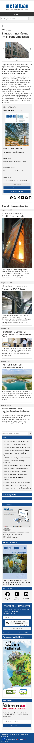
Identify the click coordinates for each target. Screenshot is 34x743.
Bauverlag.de (5, 741)
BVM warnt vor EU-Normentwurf (16, 447)
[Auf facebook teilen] (11, 198)
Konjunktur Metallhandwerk (15, 468)
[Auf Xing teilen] (19, 198)
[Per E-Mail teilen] (26, 197)
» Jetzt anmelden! (17, 629)
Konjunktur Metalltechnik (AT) (16, 450)
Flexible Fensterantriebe (13, 216)
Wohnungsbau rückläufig (14, 471)
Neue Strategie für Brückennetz (16, 458)
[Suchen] (31, 18)
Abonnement (17, 188)
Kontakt (12, 735)
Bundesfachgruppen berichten (16, 441)
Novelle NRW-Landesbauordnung (17, 488)
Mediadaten (6, 529)
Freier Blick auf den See (13, 364)
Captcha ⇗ (24, 625)
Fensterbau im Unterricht (14, 332)
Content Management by (9, 739)
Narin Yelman (7, 536)
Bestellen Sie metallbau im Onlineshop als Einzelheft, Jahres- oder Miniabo (16, 583)
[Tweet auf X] (15, 198)
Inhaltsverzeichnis (17, 191)
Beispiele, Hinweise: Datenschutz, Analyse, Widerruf (16, 633)
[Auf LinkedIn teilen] (23, 198)
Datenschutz (24, 735)
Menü (18, 14)
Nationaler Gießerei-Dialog (15, 474)
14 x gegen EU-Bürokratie (14, 444)
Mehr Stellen (17, 499)
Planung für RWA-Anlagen (13, 289)
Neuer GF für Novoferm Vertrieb (16, 465)
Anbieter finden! (17, 726)
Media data (6, 530)
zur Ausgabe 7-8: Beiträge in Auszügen (15, 580)
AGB (17, 735)
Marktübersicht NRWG (12, 408)
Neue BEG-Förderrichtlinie (15, 485)
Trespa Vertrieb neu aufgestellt (16, 482)
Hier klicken (19, 623)
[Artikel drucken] (30, 197)
